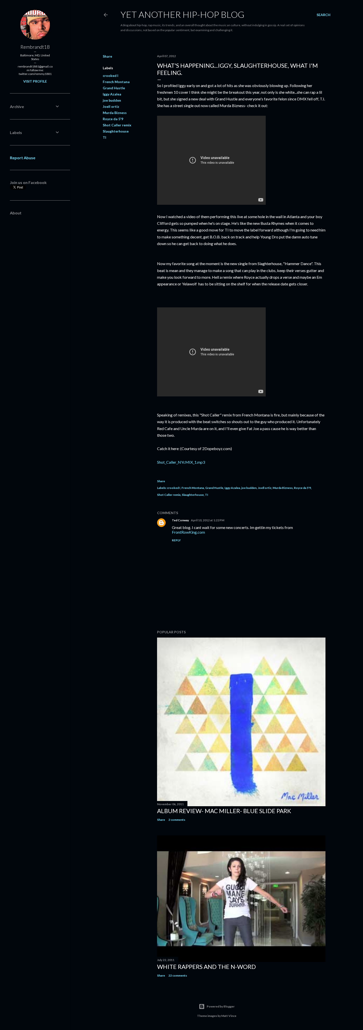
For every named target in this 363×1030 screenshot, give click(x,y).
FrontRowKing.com (188, 532)
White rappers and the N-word (206, 966)
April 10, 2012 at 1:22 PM (207, 520)
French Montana (116, 82)
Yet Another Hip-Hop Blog (182, 14)
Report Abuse (22, 157)
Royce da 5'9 (113, 119)
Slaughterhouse (116, 131)
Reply (176, 540)
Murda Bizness (115, 113)
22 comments (177, 975)
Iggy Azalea (112, 94)
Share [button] (107, 56)
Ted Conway (180, 520)
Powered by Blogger (221, 1006)
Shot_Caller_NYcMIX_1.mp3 (181, 462)
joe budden (112, 100)
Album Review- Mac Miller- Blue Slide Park (224, 810)
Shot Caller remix (117, 125)
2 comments (176, 820)
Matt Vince (228, 1016)
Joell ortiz (111, 106)
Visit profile (35, 81)
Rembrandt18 (35, 47)
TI (104, 137)
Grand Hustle (114, 88)
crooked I (110, 75)
